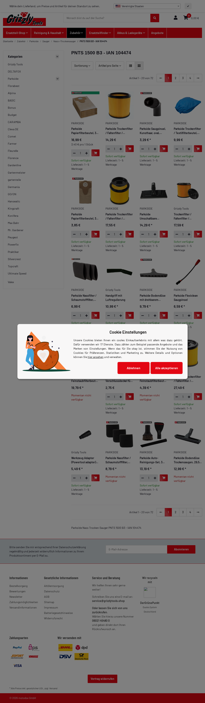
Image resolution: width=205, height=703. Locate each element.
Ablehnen (133, 368)
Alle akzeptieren (166, 368)
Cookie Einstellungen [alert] (128, 332)
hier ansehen (96, 357)
